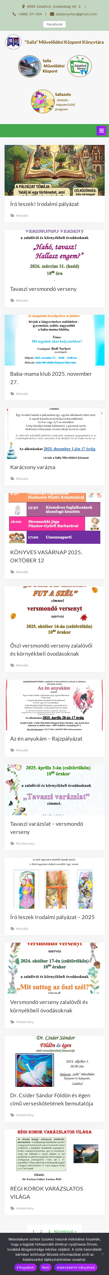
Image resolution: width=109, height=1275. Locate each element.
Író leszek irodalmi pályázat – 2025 (52, 916)
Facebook (55, 24)
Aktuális (22, 215)
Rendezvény (25, 843)
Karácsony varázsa (32, 466)
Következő (63, 1231)
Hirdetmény (25, 1022)
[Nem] (102, 1253)
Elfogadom (25, 1267)
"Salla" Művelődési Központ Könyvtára (64, 42)
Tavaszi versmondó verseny (43, 288)
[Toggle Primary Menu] (101, 131)
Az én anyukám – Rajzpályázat (46, 738)
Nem (45, 1267)
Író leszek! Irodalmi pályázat (44, 203)
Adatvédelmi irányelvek (76, 1267)
